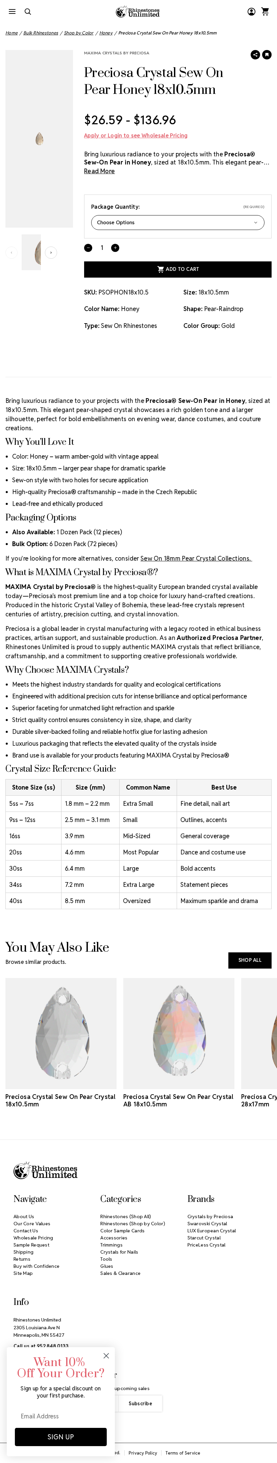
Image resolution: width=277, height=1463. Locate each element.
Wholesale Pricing (33, 1238)
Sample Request (31, 1245)
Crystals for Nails (119, 1252)
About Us (24, 1216)
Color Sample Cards (122, 1231)
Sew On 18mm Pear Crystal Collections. (196, 558)
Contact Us (26, 1231)
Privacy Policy (143, 1453)
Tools (106, 1259)
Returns (22, 1259)
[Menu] (12, 11)
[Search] (27, 11)
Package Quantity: (178, 206)
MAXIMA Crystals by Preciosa (116, 52)
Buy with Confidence (36, 1266)
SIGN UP (61, 1437)
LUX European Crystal (211, 1231)
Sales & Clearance (120, 1273)
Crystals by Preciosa (210, 1216)
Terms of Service (183, 1453)
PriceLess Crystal (206, 1245)
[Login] (251, 11)
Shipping (23, 1252)
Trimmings (111, 1245)
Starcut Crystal (204, 1238)
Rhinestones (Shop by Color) (132, 1224)
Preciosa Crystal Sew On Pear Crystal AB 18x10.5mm (178, 1100)
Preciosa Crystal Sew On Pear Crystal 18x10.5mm (60, 1100)
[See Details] (61, 1083)
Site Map (23, 1273)
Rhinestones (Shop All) (125, 1216)
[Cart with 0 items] (265, 11)
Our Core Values (32, 1224)
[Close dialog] (106, 1356)
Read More (99, 171)
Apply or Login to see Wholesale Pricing (135, 135)
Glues (106, 1266)
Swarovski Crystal (207, 1224)
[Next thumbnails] (51, 253)
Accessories (113, 1238)
